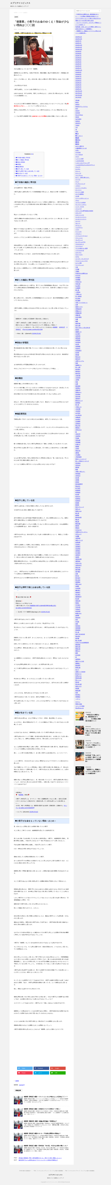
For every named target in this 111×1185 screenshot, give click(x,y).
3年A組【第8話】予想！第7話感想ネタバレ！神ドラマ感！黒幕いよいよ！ (40, 1158)
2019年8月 (78, 53)
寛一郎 (77, 404)
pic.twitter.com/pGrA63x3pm (24, 608)
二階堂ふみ (78, 294)
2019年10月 (78, 49)
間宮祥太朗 (78, 678)
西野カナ (77, 651)
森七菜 (77, 513)
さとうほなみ (79, 154)
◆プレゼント (79, 135)
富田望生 (77, 402)
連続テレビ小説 (79, 661)
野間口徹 (77, 667)
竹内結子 (77, 609)
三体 (76, 267)
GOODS (77, 112)
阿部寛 (77, 688)
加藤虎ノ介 (78, 331)
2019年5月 (78, 59)
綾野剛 (77, 615)
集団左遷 (77, 690)
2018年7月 (78, 76)
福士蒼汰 (77, 594)
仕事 (76, 304)
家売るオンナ (79, 400)
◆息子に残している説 (22, 169)
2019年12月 (78, 45)
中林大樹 (77, 284)
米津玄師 (77, 611)
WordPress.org (79, 708)
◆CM (77, 133)
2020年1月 (78, 43)
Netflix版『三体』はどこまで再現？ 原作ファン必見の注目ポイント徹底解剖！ (93, 758)
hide (32, 154)
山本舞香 (77, 421)
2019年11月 (78, 47)
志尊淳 (77, 448)
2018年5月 (78, 80)
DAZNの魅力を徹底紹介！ (25, 1170)
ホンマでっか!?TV (80, 242)
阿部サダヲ (78, 686)
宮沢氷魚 (77, 396)
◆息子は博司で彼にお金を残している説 (27, 171)
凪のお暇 (77, 325)
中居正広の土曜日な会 (81, 273)
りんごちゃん (79, 175)
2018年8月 (78, 74)
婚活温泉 (77, 386)
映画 (76, 469)
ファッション (79, 238)
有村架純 (77, 473)
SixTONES (78, 119)
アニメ (77, 181)
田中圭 (77, 576)
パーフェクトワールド (81, 236)
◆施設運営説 (19, 166)
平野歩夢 (77, 440)
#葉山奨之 (53, 605)
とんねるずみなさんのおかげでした (85, 165)
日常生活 (77, 465)
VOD (76, 131)
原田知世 (77, 338)
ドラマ (77, 229)
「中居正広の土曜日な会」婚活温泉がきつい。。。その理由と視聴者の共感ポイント (93, 718)
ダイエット (78, 225)
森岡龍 (77, 515)
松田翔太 (77, 498)
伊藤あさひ (78, 311)
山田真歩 (77, 423)
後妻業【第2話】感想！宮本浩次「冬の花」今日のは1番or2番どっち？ (46, 1145)
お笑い (77, 150)
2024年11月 (78, 37)
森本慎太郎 (78, 517)
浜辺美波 (77, 548)
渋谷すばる (78, 563)
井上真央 (77, 298)
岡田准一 (77, 427)
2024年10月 (78, 39)
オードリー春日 (79, 192)
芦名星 (77, 621)
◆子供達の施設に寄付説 (22, 157)
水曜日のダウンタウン (81, 532)
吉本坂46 (77, 342)
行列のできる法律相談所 (82, 642)
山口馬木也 (78, 415)
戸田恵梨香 (78, 457)
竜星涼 (77, 603)
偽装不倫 (77, 323)
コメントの (79, 706)
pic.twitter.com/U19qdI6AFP (26, 808)
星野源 (77, 467)
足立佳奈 (77, 655)
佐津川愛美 (78, 317)
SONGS (77, 121)
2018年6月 (78, 78)
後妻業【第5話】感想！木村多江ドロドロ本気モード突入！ (42, 1109)
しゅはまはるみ (79, 160)
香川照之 (77, 694)
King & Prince (79, 115)
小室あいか (78, 407)
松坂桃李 (77, 490)
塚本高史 (77, 373)
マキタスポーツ (79, 244)
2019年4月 (78, 62)
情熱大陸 (77, 450)
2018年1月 (78, 89)
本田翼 (77, 480)
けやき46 (77, 152)
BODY (77, 102)
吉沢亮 (77, 344)
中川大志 (77, 275)
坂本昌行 (77, 369)
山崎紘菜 (77, 417)
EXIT (76, 108)
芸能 (76, 623)
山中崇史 (77, 413)
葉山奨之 (77, 636)
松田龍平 (77, 500)
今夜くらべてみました (81, 302)
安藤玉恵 (77, 390)
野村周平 (77, 665)
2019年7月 (78, 55)
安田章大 (77, 388)
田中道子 (77, 578)
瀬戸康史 (77, 571)
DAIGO (77, 104)
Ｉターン (77, 699)
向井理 (77, 352)
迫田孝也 (77, 659)
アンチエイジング (80, 183)
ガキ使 (77, 196)
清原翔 (77, 557)
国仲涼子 (77, 359)
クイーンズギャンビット (82, 198)
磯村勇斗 (77, 590)
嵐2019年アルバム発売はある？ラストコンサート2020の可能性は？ (38, 1160)
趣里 (76, 653)
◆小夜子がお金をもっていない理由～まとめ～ (29, 175)
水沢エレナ (78, 534)
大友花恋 (77, 377)
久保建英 (77, 288)
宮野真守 (77, 398)
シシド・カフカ (79, 206)
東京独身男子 (79, 484)
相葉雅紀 (77, 582)
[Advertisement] (41, 136)
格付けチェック (79, 507)
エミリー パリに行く (81, 188)
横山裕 (77, 521)
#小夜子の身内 (39, 605)
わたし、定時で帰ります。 (82, 177)
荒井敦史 (77, 626)
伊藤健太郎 (78, 313)
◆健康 (77, 138)
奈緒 (76, 382)
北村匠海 (77, 336)
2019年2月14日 (36, 333)
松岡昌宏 (77, 492)
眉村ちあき (78, 584)
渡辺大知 (77, 567)
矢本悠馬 (77, 588)
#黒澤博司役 (46, 605)
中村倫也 (77, 277)
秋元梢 (77, 598)
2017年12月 (78, 91)
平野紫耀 (77, 442)
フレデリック (79, 240)
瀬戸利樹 (77, 569)
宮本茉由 (77, 394)
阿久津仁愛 (78, 684)
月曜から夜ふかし (80, 471)
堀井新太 (77, 371)
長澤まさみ (78, 676)
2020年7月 (78, 41)
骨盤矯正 (77, 696)
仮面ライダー (79, 306)
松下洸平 (77, 488)
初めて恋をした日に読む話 (82, 327)
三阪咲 (77, 271)
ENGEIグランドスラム (81, 106)
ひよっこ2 (78, 173)
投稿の (78, 704)
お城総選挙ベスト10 (81, 148)
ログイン (77, 702)
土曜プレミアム (79, 361)
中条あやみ (78, 281)
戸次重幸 (77, 455)
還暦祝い (77, 663)
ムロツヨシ (78, 252)
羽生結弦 (77, 617)
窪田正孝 (77, 601)
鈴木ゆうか (78, 674)
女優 (76, 384)
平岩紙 (77, 438)
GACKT (77, 110)
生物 (76, 573)
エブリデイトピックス (20, 3)
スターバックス (79, 215)
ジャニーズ (78, 208)
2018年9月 (78, 72)
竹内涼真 (77, 607)
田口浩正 (77, 580)
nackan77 (22, 1085)
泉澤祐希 (77, 542)
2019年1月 (78, 68)
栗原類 (77, 505)
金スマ (77, 669)
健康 (76, 321)
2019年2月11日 (33, 812)
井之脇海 (77, 300)
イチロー (77, 185)
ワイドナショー (79, 265)
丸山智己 (77, 286)
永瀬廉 (77, 536)
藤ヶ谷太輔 (78, 640)
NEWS (77, 117)
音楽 (76, 692)
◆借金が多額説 (20, 162)
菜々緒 (77, 632)
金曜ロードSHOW (80, 671)
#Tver (24, 329)
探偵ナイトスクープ (80, 459)
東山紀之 (77, 486)
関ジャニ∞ (78, 680)
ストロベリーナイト (80, 217)
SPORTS (77, 123)
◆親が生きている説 (21, 173)
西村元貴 (77, 646)
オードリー (78, 190)
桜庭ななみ (78, 511)
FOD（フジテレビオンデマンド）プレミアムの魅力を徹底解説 (48, 1170)
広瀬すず (77, 444)
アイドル (77, 179)
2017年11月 (78, 93)
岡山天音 (77, 425)
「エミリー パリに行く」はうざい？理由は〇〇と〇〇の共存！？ (93, 745)
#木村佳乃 (62, 327)
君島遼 (77, 354)
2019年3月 (78, 64)
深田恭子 (77, 555)
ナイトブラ (78, 231)
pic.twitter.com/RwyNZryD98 (34, 329)
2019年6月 (78, 57)
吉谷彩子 (77, 348)
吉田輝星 (77, 346)
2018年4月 (78, 82)
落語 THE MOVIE (80, 634)
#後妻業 (55, 327)
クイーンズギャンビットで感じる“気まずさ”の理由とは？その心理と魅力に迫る (93, 732)
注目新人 (77, 544)
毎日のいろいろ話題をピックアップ (55, 1178)
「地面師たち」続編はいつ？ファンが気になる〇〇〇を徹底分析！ (93, 771)
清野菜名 (77, 561)
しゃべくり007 (79, 158)
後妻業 (17, 1080)
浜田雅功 (77, 546)
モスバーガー (79, 254)
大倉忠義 (77, 375)
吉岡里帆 (77, 340)
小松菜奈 (77, 411)
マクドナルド (79, 246)
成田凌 (77, 452)
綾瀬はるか (78, 613)
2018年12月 (78, 70)
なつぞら (77, 169)
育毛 (76, 619)
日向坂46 (77, 463)
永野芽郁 (77, 538)
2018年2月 (78, 87)
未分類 (77, 477)
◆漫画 (77, 144)
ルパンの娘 (78, 263)
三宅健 (77, 269)
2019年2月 (78, 66)
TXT (76, 127)
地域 (76, 363)
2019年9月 (78, 51)
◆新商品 (77, 140)
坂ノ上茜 (77, 367)
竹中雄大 (77, 605)
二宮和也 (77, 292)
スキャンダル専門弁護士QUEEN (84, 211)
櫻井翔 (77, 525)
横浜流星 (77, 523)
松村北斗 (77, 496)
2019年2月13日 (45, 612)
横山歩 (77, 519)
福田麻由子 (78, 596)
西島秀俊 (77, 644)
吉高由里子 (78, 350)
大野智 (77, 379)
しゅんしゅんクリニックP (82, 163)
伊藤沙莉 (77, 315)
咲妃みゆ (77, 357)
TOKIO (77, 125)
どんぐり (77, 167)
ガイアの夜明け (79, 194)
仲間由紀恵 (78, 309)
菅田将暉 (77, 628)
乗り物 (77, 290)
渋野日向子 (78, 565)
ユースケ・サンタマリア (82, 258)
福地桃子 (77, 592)
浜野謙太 (77, 550)
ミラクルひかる (79, 250)
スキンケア (78, 213)
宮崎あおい (78, 392)
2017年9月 (78, 97)
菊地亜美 (77, 630)
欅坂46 (77, 528)
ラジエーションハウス (81, 261)
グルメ (77, 200)
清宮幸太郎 (78, 559)
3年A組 (77, 100)
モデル (77, 256)
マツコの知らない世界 (81, 248)
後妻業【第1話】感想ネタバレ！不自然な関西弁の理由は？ (42, 1133)
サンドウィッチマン (80, 204)
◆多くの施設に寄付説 (22, 160)
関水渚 (77, 682)
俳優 (76, 319)
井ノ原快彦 (78, 296)
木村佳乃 (77, 475)
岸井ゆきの (78, 430)
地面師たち (78, 365)
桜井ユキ (77, 509)
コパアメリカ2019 (80, 202)
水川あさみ (78, 530)
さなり (77, 156)
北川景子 (77, 334)
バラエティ (78, 233)
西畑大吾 (77, 649)
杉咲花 (77, 482)
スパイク (77, 221)
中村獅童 (77, 279)
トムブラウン (79, 227)
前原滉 (77, 329)
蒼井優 (77, 638)
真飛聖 (77, 586)
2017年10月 (78, 95)
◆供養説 (18, 164)
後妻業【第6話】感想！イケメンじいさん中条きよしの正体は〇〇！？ (46, 1096)
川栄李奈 (77, 436)
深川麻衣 (77, 553)
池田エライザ (79, 540)
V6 (76, 129)
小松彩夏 (77, 409)
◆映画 (77, 142)
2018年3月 (78, 85)
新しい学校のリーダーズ (82, 461)
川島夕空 (77, 434)
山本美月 (77, 419)
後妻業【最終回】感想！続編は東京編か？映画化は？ (40, 1121)
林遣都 (77, 503)
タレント (77, 223)
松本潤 (77, 494)
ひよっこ (77, 171)
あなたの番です (79, 146)
